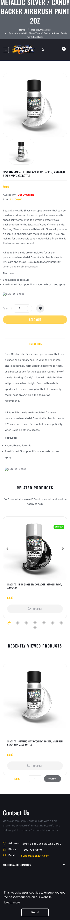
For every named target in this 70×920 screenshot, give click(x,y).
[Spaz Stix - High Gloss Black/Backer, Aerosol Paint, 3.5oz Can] (35, 548)
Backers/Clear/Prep (41, 30)
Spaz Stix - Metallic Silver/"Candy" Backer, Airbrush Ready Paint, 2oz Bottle (35, 743)
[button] (7, 548)
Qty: (5, 308)
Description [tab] (35, 344)
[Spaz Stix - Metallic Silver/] (21, 151)
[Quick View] (8, 536)
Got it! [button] (35, 912)
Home (22, 30)
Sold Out (35, 319)
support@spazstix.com (35, 855)
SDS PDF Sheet (15, 293)
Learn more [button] (12, 902)
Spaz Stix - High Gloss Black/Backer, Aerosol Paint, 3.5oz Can (34, 586)
